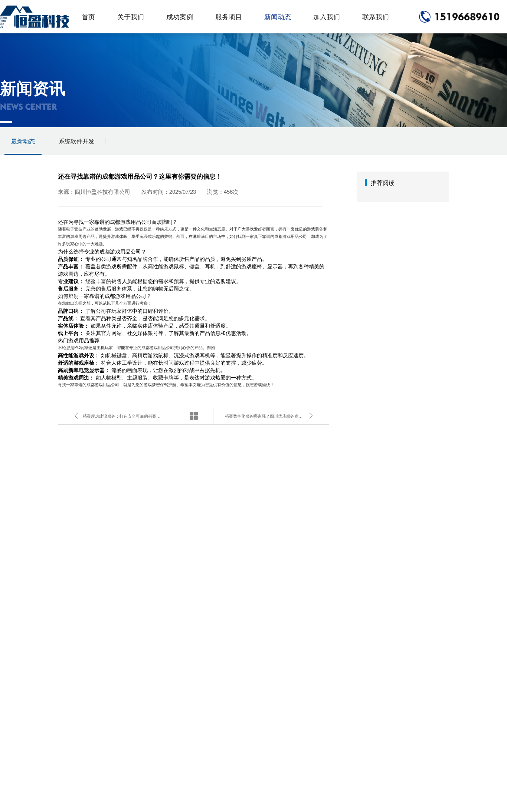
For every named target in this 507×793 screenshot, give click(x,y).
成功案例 (179, 16)
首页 (88, 16)
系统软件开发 (76, 141)
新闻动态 (277, 16)
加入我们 (326, 16)
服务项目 (228, 16)
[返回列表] (193, 415)
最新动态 (23, 141)
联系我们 (375, 16)
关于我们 (130, 16)
